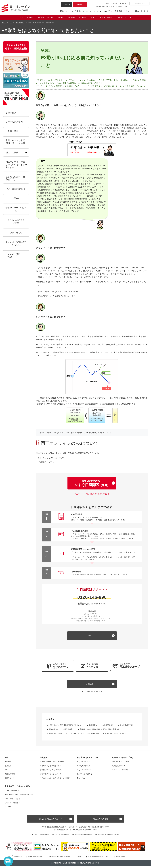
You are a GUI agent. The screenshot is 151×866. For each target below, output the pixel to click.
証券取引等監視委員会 (35, 856)
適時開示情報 (120, 856)
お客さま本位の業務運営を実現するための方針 (66, 725)
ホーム (4, 23)
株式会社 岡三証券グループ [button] (50, 819)
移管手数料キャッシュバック (50, 774)
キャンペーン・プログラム (101, 11)
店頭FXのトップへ (46, 462)
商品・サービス (66, 11)
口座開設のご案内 (14, 122)
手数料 (78, 11)
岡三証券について (121, 6)
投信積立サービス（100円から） (52, 770)
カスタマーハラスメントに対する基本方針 (83, 733)
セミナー (128, 11)
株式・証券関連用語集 (16, 189)
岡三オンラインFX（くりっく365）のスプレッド (59, 292)
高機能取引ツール (118, 766)
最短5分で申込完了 (92, 483)
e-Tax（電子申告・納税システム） (99, 856)
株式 (21, 17)
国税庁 (80, 856)
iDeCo (106, 17)
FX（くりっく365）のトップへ (51, 458)
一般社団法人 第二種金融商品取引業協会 (106, 834)
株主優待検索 (10, 774)
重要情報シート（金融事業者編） (101, 725)
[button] (126, 665)
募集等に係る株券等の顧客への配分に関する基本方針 (100, 729)
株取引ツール (10, 778)
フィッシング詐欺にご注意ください (16, 243)
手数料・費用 (12, 131)
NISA (92, 17)
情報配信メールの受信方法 (16, 209)
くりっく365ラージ (84, 770)
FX (11, 23)
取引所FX (46, 17)
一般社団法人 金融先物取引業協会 (81, 834)
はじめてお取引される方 (93, 691)
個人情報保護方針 (126, 725)
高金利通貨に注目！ (84, 766)
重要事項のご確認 (55, 733)
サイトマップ (123, 3)
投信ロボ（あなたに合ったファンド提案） (55, 778)
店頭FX (60, 17)
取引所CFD (77, 17)
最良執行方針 (69, 729)
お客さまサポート (141, 11)
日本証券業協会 (44, 834)
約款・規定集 (16, 233)
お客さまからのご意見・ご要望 (16, 221)
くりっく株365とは (12, 790)
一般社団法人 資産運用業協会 (59, 834)
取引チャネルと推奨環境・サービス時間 (15, 141)
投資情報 (118, 11)
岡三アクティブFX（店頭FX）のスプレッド (56, 296)
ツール (85, 11)
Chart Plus (81, 778)
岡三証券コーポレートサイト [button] (105, 6)
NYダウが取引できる (12, 799)
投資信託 (30, 17)
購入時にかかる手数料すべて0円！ (53, 762)
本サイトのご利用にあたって (115, 733)
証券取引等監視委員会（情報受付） (60, 856)
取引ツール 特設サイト (85, 774)
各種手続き (11, 113)
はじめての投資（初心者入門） (15, 178)
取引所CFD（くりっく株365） (18, 786)
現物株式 (8, 762)
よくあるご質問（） (17, 255)
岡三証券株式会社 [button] (100, 819)
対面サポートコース (124, 17)
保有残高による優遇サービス (50, 766)
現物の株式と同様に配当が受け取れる (19, 794)
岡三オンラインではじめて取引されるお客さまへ (93, 494)
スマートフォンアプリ (120, 770)
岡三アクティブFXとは (120, 762)
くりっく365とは (83, 762)
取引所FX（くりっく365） (88, 757)
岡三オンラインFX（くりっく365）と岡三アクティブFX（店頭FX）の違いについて (75, 433)
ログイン (66, 4)
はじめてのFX (20, 23)
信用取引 (8, 766)
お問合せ (114, 3)
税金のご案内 (12, 152)
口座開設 (80, 4)
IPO (6, 770)
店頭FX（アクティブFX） (123, 757)
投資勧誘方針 (54, 729)
